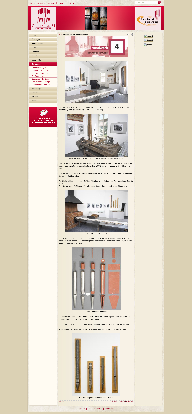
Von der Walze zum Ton (41, 85)
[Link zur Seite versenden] (128, 35)
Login (90, 409)
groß (60, 3)
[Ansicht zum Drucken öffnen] (132, 35)
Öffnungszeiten (38, 40)
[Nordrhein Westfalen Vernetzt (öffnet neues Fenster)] (43, 126)
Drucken (122, 401)
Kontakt (35, 93)
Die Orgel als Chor (39, 76)
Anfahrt (35, 97)
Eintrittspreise (37, 44)
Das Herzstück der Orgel (41, 82)
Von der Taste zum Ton (40, 71)
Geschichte (36, 60)
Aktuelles (35, 56)
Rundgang (36, 64)
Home (34, 35)
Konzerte (35, 52)
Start (60, 35)
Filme (34, 48)
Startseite (81, 409)
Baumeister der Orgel (40, 79)
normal (50, 3)
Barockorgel (36, 89)
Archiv (34, 101)
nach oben (129, 401)
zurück (61, 401)
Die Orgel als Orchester (41, 73)
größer (70, 3)
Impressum (98, 409)
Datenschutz (109, 409)
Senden (114, 401)
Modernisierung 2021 (40, 68)
